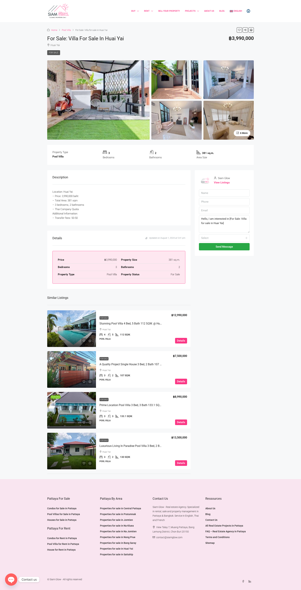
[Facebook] (244, 581)
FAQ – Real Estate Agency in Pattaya (225, 531)
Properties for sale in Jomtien (116, 520)
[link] (71, 328)
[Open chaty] (11, 579)
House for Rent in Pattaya (61, 549)
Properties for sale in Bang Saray (118, 543)
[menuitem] (248, 11)
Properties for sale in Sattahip (116, 554)
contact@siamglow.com (169, 537)
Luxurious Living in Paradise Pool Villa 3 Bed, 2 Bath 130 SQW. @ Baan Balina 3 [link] (148, 446)
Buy (133, 11)
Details (181, 340)
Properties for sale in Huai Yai (116, 548)
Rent (146, 11)
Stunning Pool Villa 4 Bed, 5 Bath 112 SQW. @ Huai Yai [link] (133, 323)
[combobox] (224, 238)
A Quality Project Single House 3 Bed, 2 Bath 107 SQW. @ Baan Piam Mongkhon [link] (148, 364)
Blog (222, 11)
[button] (239, 30)
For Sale (53, 52)
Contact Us (211, 520)
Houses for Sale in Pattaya (61, 520)
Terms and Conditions (217, 537)
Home (54, 30)
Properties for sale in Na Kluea (117, 525)
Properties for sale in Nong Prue (117, 537)
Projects (190, 11)
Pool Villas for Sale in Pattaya (63, 514)
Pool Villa (66, 30)
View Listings (222, 182)
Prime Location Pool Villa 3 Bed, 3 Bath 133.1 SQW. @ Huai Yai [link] (137, 405)
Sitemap (210, 543)
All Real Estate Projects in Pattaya (224, 525)
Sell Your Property (169, 11)
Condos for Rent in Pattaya (62, 538)
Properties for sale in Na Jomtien (118, 531)
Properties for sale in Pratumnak (118, 514)
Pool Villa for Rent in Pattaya (63, 544)
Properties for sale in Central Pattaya (120, 508)
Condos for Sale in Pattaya (61, 508)
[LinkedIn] (250, 581)
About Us (209, 11)
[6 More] (228, 120)
